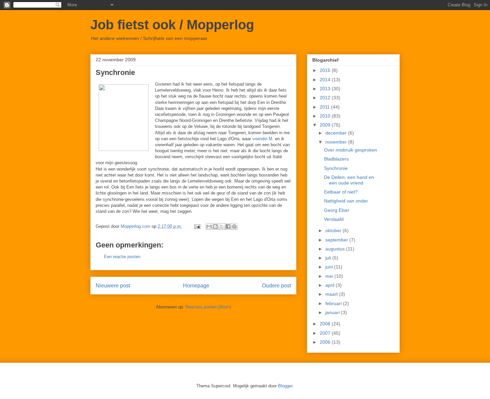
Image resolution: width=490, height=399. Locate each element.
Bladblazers (336, 159)
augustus (335, 248)
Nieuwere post (113, 285)
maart (332, 294)
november (336, 142)
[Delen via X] (221, 226)
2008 (326, 323)
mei (329, 276)
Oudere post (276, 285)
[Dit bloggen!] (215, 226)
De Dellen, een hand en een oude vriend (349, 180)
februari (334, 303)
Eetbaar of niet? (341, 192)
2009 (326, 125)
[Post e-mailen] (197, 226)
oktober (334, 230)
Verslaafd (334, 219)
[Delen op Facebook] (228, 226)
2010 (326, 116)
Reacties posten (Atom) (208, 306)
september (337, 239)
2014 (326, 79)
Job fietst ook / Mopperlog (172, 24)
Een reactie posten (122, 256)
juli (328, 257)
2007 (326, 333)
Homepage (196, 285)
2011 (325, 107)
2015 (326, 70)
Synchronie (336, 168)
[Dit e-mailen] (209, 226)
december (336, 133)
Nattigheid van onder (346, 200)
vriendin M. (263, 138)
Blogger (285, 385)
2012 (326, 97)
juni (329, 266)
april (330, 285)
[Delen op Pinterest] (234, 226)
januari (333, 312)
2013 (326, 88)
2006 (326, 342)
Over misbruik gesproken (350, 150)
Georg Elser (336, 210)
